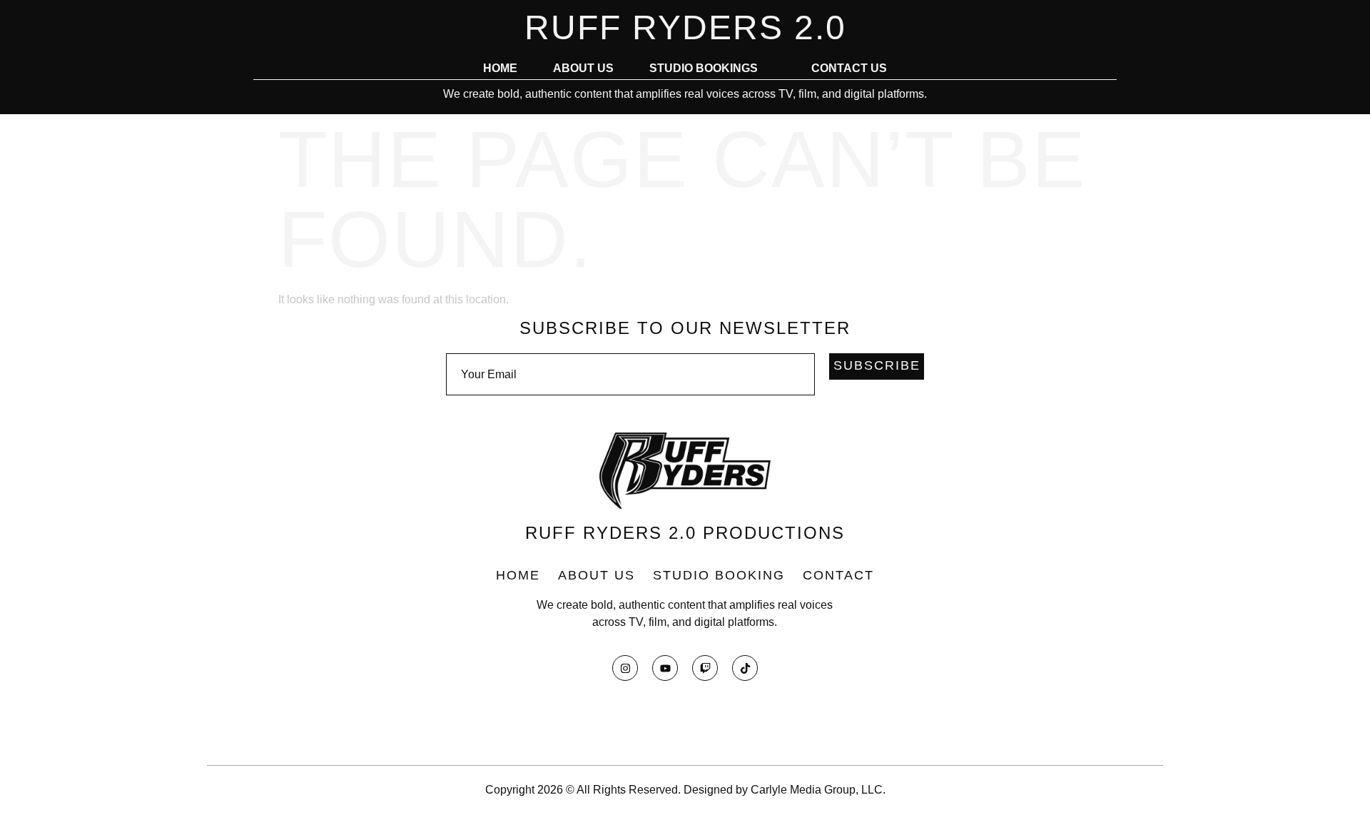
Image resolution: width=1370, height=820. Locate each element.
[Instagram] (625, 668)
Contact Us (849, 68)
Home (500, 68)
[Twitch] (705, 668)
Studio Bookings (703, 68)
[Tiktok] (745, 668)
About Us (583, 68)
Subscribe (876, 365)
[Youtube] (665, 668)
